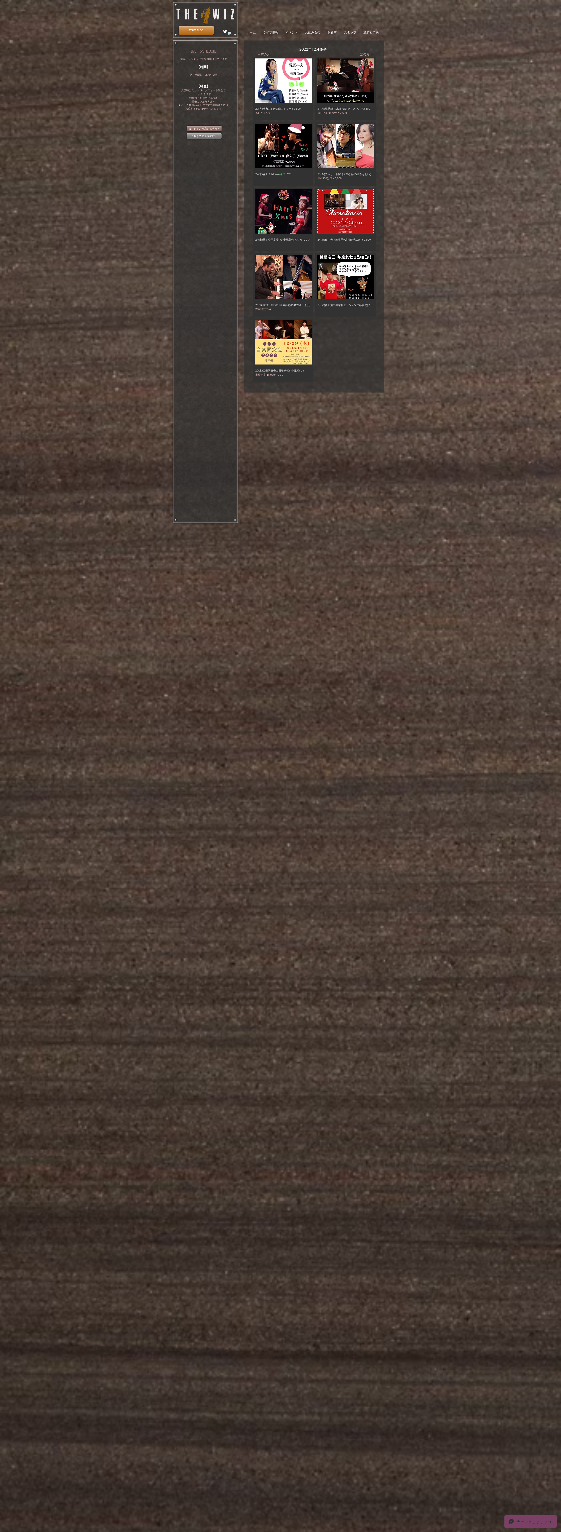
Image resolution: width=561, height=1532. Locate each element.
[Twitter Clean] (225, 31)
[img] (283, 88)
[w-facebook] (230, 34)
